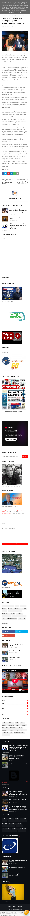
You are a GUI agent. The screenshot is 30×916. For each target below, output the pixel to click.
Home (9, 906)
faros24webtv (5, 623)
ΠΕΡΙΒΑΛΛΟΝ (5, 613)
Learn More (12, 12)
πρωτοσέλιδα (8, 411)
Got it (19, 12)
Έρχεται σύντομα (6, 513)
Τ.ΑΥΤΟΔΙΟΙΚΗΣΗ (6, 616)
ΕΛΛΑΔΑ (10, 608)
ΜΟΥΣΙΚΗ (4, 611)
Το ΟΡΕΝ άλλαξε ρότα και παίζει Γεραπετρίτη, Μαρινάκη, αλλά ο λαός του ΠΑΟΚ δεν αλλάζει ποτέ (18, 807)
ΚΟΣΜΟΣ (24, 608)
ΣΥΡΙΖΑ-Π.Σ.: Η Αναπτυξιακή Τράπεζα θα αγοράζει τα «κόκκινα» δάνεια (16, 756)
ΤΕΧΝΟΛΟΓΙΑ (15, 616)
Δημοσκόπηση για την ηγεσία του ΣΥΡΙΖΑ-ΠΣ (18, 644)
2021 (15, 714)
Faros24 (4, 26)
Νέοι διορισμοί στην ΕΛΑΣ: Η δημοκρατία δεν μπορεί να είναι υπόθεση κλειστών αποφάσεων (18, 210)
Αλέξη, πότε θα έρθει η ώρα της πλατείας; (18, 800)
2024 (15, 706)
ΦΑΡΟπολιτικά (22, 618)
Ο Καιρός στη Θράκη (14, 657)
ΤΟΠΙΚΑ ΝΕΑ (23, 616)
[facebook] (8, 631)
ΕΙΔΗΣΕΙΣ (4, 608)
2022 (15, 711)
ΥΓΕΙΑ (3, 618)
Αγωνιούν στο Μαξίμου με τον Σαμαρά (17, 217)
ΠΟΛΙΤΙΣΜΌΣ (19, 613)
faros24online (19, 909)
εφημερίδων (15, 411)
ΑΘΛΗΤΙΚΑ (4, 606)
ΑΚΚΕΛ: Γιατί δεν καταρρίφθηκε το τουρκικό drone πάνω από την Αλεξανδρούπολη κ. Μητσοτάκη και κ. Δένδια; (18, 226)
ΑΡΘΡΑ (17, 606)
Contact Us (19, 906)
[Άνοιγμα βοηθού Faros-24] (26, 912)
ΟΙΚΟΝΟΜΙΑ (11, 611)
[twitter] (21, 631)
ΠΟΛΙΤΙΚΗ (7, 169)
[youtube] (8, 635)
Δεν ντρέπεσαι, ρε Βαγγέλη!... (17, 650)
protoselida (20, 411)
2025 (15, 703)
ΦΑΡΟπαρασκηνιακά (12, 618)
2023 (15, 708)
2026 (15, 700)
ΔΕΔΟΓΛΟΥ (23, 606)
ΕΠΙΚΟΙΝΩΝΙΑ (17, 608)
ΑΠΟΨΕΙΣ (11, 606)
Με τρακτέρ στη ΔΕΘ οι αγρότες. (18, 763)
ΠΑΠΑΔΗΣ (18, 611)
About (14, 906)
